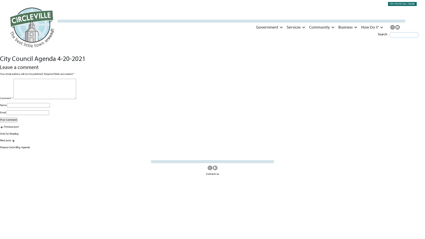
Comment (6, 98)
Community (319, 27)
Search (382, 34)
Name (3, 105)
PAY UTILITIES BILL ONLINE (402, 4)
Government (267, 27)
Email (3, 112)
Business (345, 27)
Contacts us (212, 174)
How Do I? (370, 27)
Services (294, 27)
